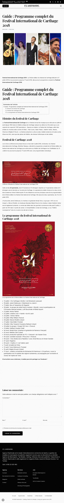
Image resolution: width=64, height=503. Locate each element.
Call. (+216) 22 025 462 (9, 464)
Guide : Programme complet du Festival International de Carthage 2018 (25, 106)
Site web (45, 420)
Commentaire (6, 398)
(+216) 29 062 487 (11, 1)
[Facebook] (50, 1)
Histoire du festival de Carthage (16, 108)
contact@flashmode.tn (7, 2)
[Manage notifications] (3, 500)
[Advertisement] (30, 71)
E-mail (25, 420)
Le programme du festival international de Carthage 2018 (23, 112)
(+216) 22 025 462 (21, 1)
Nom (4, 420)
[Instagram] (55, 1)
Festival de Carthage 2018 (14, 110)
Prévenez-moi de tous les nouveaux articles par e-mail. (17, 428)
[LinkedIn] (58, 1)
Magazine (4, 29)
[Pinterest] (60, 1)
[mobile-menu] (60, 6)
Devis (23, 2)
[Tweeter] (53, 1)
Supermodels (17, 2)
